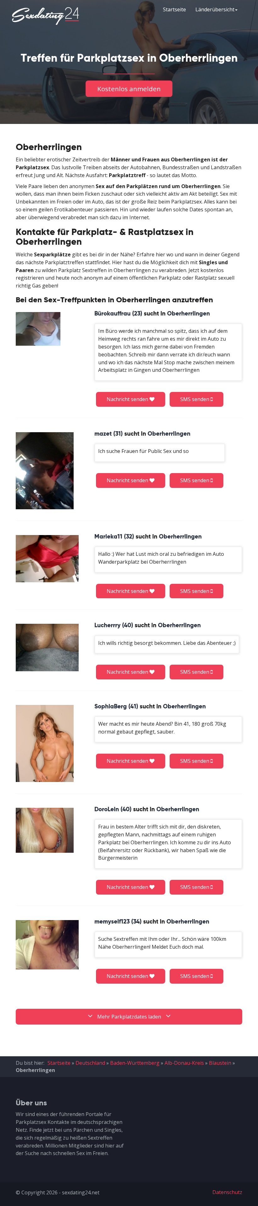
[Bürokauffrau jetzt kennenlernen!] (38, 329)
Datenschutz (227, 1192)
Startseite (174, 9)
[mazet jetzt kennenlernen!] (45, 470)
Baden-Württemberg (135, 1062)
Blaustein (220, 1062)
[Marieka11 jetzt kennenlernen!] (47, 558)
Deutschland (90, 1062)
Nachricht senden (128, 399)
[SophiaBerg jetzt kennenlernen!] (45, 743)
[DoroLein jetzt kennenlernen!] (45, 830)
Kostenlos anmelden (129, 88)
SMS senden (195, 399)
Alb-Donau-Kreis (184, 1062)
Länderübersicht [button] (214, 9)
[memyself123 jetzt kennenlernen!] (47, 944)
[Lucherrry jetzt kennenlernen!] (47, 647)
